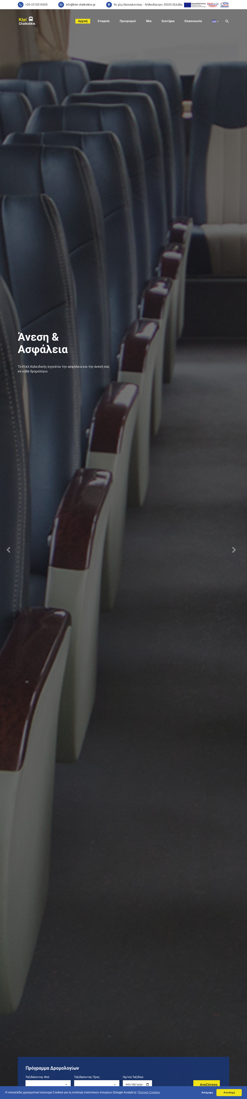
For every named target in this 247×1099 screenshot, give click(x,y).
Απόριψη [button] (207, 1092)
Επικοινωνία (193, 21)
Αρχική (83, 21)
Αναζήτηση (208, 1085)
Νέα (148, 21)
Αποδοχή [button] (229, 1092)
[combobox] (48, 1084)
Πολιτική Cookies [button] (149, 1092)
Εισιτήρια (168, 21)
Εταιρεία (103, 21)
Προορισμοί (128, 21)
